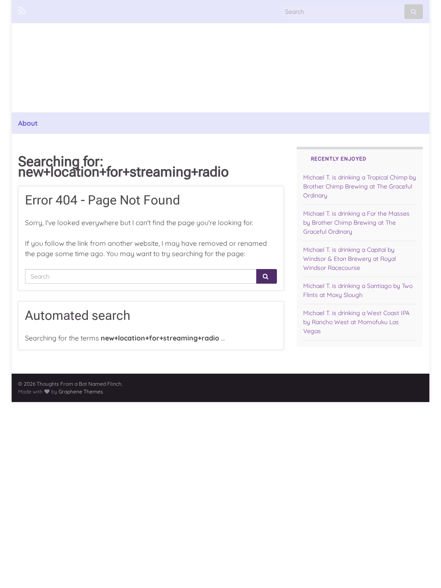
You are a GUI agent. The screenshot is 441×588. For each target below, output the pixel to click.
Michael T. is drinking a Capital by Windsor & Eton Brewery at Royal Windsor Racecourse (349, 259)
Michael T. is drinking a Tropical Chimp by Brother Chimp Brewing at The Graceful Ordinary (359, 186)
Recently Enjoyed (338, 159)
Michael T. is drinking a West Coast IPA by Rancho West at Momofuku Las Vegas (356, 322)
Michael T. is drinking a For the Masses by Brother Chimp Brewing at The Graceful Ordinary (356, 222)
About (28, 123)
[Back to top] (421, 568)
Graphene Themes (81, 391)
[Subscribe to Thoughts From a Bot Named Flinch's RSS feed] (22, 9)
